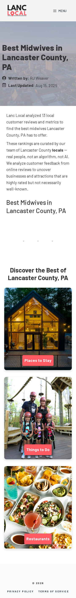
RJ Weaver (39, 78)
